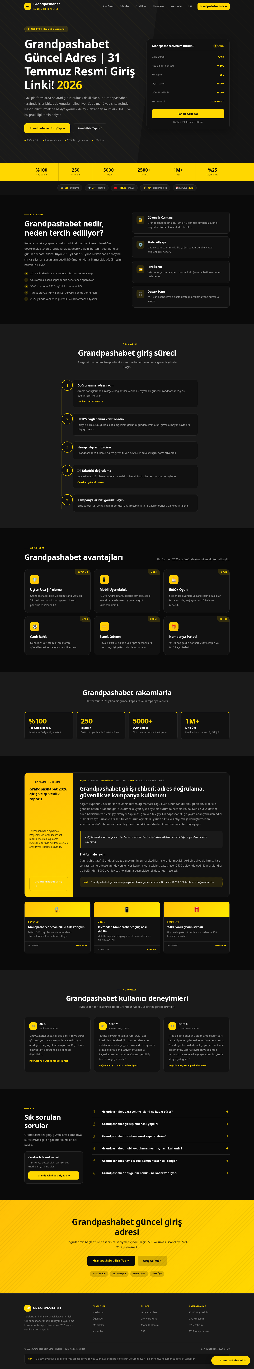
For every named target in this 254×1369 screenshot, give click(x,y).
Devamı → (81, 945)
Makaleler (159, 6)
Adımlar (124, 6)
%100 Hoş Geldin (199, 1312)
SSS (190, 6)
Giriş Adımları (152, 1261)
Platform (108, 6)
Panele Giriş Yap (188, 113)
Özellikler (141, 6)
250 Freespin (196, 1318)
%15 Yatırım (196, 1325)
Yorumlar (176, 6)
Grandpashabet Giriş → (213, 6)
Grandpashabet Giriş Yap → (47, 128)
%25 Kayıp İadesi (199, 1331)
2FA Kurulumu (149, 1318)
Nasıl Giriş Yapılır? (90, 128)
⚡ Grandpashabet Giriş (231, 1360)
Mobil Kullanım (150, 1325)
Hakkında (98, 1312)
